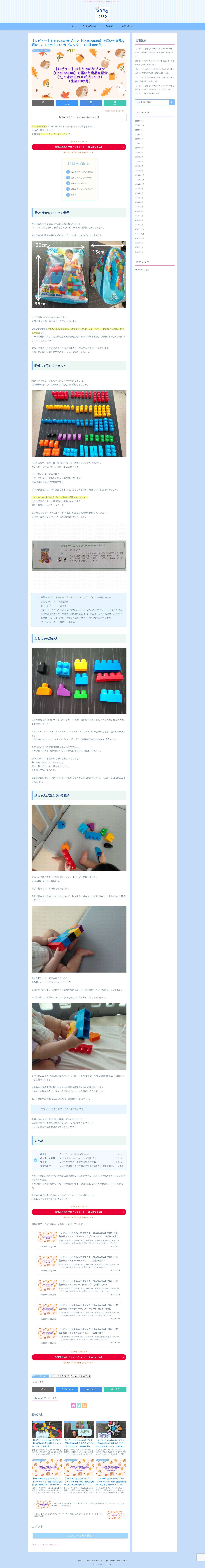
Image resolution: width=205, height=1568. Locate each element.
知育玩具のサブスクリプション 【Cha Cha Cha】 (79, 147)
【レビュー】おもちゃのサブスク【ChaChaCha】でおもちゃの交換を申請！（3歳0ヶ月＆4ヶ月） (154, 71)
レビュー (76, 1376)
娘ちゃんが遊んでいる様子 (82, 189)
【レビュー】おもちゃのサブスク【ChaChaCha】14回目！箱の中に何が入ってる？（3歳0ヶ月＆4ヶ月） (154, 52)
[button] (172, 102)
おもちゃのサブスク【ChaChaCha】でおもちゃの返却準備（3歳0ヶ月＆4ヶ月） (154, 63)
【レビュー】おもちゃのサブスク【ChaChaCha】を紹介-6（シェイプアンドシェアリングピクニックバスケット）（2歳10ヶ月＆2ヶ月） (154, 89)
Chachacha (56, 1376)
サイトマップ (122, 1561)
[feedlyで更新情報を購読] (79, 1405)
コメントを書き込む (80, 1535)
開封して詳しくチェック (81, 177)
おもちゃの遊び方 (78, 183)
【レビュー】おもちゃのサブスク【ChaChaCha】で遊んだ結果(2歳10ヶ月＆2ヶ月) (154, 79)
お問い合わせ (110, 1561)
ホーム (80, 1561)
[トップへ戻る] (201, 1564)
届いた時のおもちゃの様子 (82, 172)
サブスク (66, 1376)
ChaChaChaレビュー (41, 1376)
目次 (75, 163)
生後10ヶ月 (86, 1376)
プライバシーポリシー (94, 1561)
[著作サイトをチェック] (73, 1405)
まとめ (74, 195)
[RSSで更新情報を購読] (84, 1405)
